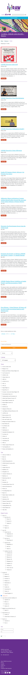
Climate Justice (6, 377)
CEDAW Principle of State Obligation (11, 150)
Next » (13, 333)
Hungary (7, 580)
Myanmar (9, 559)
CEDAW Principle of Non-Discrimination (12, 98)
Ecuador (7, 603)
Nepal (8, 548)
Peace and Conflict (7, 419)
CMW (4, 379)
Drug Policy (5, 389)
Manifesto (5, 475)
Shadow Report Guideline (8, 494)
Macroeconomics (6, 415)
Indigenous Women (6, 408)
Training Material (6, 505)
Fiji (6, 622)
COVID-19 (5, 381)
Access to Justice (6, 366)
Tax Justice (5, 434)
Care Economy (6, 372)
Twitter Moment (6, 507)
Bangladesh (10, 544)
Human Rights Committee (8, 400)
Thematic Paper (6, 503)
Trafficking (5, 440)
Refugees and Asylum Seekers (8, 421)
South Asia (7, 542)
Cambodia (9, 552)
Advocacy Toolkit (6, 454)
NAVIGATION (14, 17)
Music (4, 480)
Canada (7, 614)
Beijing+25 (5, 368)
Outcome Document (7, 486)
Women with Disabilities (7, 449)
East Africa (7, 517)
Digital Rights (5, 387)
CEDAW (5, 375)
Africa (4, 515)
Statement (5, 497)
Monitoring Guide (6, 478)
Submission (5, 499)
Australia (7, 620)
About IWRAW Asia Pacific (6, 661)
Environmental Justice (7, 394)
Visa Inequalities (6, 446)
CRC (4, 383)
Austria (7, 574)
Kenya (9, 519)
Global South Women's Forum (9, 398)
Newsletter (5, 482)
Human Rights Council (7, 402)
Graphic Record (6, 467)
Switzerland (8, 589)
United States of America (10, 616)
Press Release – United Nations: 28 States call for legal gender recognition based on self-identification (13, 309)
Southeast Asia (8, 551)
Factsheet (4, 465)
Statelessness (5, 430)
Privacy (2, 662)
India (8, 546)
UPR (4, 442)
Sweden (7, 587)
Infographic (5, 471)
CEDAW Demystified (7, 461)
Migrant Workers (6, 417)
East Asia (7, 538)
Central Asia (8, 532)
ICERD (4, 404)
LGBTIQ (5, 413)
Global (4, 595)
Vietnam (9, 569)
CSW (4, 385)
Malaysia (9, 557)
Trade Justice (5, 438)
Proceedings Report (6, 490)
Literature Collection (7, 473)
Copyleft (2, 664)
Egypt (6, 610)
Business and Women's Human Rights (10, 370)
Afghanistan (10, 533)
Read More (3, 78)
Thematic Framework (7, 501)
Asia (4, 530)
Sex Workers (5, 425)
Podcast (4, 488)
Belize (6, 601)
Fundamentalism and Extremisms (9, 396)
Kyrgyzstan (10, 535)
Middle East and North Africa (8, 608)
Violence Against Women (8, 444)
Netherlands (8, 582)
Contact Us (3, 665)
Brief (4, 459)
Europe (4, 572)
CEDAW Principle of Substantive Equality (12, 129)
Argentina (7, 599)
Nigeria (7, 527)
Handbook (5, 469)
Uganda (9, 523)
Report (4, 492)
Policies (2, 667)
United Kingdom (9, 593)
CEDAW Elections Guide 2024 (9, 64)
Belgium (7, 576)
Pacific (4, 619)
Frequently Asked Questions (6, 668)
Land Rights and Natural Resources (10, 411)
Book (4, 456)
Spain (6, 584)
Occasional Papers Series (8, 484)
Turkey (7, 591)
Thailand (9, 565)
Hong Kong (10, 540)
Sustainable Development (8, 432)
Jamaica (7, 606)
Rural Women (5, 423)
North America (6, 612)
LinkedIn (3, 14)
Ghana (6, 525)
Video (4, 509)
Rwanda (9, 521)
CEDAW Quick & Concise (8, 463)
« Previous (3, 333)
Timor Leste (10, 567)
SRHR (4, 427)
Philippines (10, 561)
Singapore (9, 563)
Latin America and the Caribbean (9, 597)
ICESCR (5, 406)
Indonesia (9, 554)
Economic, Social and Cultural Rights (10, 391)
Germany (7, 578)
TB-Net (4, 436)
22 (11, 333)
